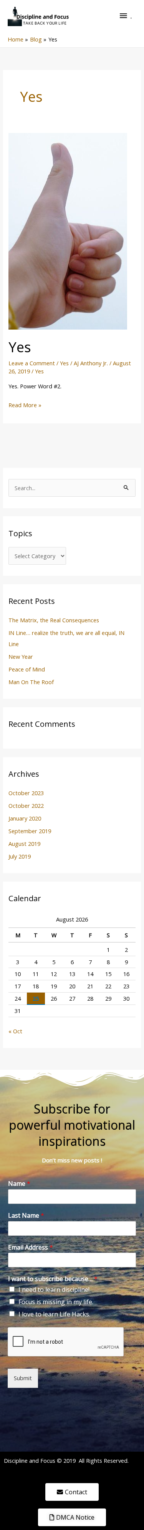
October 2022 (26, 805)
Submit (23, 1378)
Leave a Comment (31, 363)
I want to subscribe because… (53, 1279)
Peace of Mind (26, 669)
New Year (20, 656)
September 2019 (29, 831)
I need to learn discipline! (53, 1289)
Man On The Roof (31, 682)
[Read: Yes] (67, 230)
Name (19, 1184)
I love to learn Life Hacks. (54, 1314)
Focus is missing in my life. (55, 1302)
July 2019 (19, 856)
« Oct (15, 1031)
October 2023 (26, 793)
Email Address (30, 1247)
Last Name (26, 1216)
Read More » (24, 404)
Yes (19, 346)
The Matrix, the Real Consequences (53, 620)
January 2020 (24, 818)
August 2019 (24, 843)
